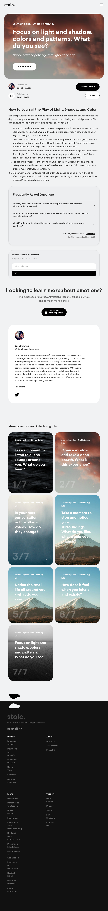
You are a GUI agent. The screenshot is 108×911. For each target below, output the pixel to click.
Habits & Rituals (11, 874)
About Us (50, 741)
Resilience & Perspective (13, 865)
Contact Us (90, 234)
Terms (49, 810)
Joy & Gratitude (11, 890)
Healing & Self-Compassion (13, 836)
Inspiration (12, 818)
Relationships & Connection (13, 855)
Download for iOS (12, 743)
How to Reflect (10, 812)
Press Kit (50, 750)
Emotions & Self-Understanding (14, 826)
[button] (101, 5)
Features (11, 775)
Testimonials (52, 746)
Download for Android (12, 752)
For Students (50, 816)
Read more (20, 387)
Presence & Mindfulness (13, 845)
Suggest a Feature (11, 781)
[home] (9, 4)
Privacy (50, 806)
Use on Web (10, 769)
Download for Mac (12, 761)
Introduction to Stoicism (13, 804)
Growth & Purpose (11, 882)
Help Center (49, 800)
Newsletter (12, 798)
